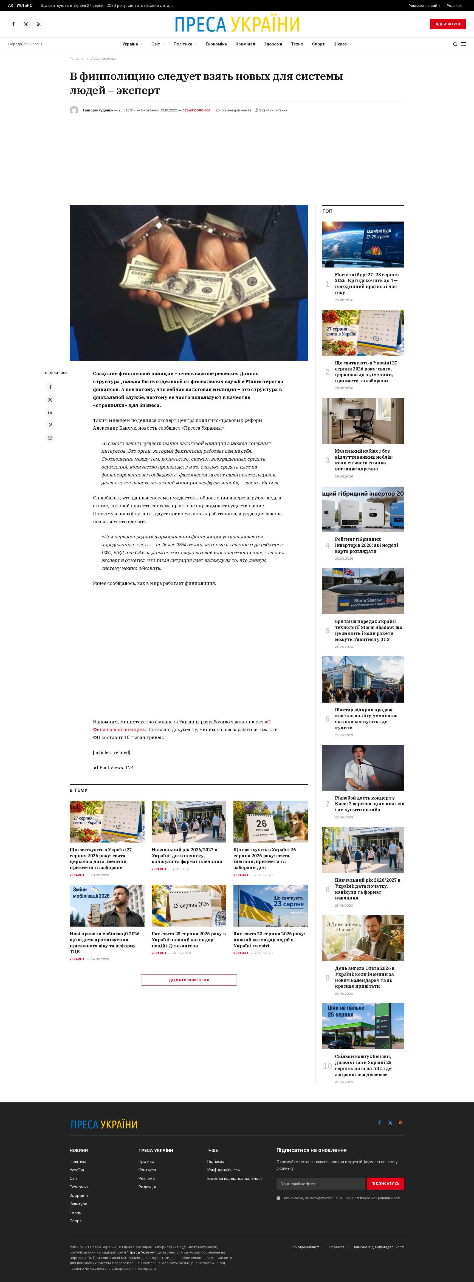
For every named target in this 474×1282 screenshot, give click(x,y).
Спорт (318, 44)
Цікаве (340, 44)
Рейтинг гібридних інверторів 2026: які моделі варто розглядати (366, 545)
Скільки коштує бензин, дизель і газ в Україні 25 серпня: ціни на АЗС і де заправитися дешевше (363, 1065)
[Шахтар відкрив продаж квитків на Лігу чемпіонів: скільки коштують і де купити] (363, 679)
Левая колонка (196, 110)
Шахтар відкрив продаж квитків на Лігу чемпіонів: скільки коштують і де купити (366, 718)
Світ (155, 44)
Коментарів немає (236, 110)
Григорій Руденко (98, 110)
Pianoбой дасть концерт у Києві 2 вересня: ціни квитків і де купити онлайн (369, 804)
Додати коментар (189, 980)
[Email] (50, 437)
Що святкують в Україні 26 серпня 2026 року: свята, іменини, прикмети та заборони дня (264, 858)
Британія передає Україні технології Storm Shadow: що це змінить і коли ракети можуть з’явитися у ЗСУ (368, 630)
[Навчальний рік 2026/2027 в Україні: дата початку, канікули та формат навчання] (189, 822)
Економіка (216, 44)
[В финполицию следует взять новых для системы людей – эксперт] (189, 283)
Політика (183, 44)
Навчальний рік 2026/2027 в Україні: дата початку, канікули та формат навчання (187, 855)
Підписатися (448, 24)
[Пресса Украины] (237, 24)
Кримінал (245, 44)
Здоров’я (273, 44)
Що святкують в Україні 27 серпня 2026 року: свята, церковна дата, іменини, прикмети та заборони (109, 5)
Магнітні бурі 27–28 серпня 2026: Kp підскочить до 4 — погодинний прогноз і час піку (367, 283)
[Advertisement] (237, 155)
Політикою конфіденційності (376, 1198)
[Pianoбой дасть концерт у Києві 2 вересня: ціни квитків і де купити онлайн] (363, 768)
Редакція (454, 5)
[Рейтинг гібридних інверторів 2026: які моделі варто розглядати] (363, 509)
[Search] (455, 44)
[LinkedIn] (50, 412)
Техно (297, 44)
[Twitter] (50, 400)
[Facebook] (50, 387)
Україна (130, 44)
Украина (77, 875)
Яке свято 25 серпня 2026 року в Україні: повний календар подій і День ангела (189, 939)
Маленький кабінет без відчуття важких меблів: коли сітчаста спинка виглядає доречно (364, 460)
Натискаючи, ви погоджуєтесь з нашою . (341, 1198)
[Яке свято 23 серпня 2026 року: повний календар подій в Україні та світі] (270, 906)
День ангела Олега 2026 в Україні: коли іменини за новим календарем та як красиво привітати (364, 977)
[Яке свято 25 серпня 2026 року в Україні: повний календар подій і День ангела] (189, 906)
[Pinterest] (50, 425)
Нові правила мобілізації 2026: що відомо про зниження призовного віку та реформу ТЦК (105, 942)
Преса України (141, 1252)
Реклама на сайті (424, 5)
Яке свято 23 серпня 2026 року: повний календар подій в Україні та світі (269, 939)
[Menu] (463, 44)
